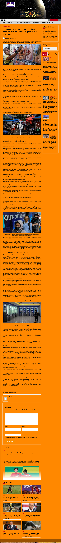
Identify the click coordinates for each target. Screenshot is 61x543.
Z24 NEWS (30, 8)
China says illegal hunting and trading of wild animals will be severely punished (31, 535)
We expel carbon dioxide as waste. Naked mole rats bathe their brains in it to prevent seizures (53, 137)
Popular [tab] (45, 54)
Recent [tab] (49, 54)
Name (6, 426)
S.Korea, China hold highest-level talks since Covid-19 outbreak (11, 534)
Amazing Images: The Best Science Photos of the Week (53, 79)
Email (23, 426)
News (9, 26)
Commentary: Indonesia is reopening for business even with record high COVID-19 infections (20, 31)
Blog (53, 540)
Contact (56, 540)
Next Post (6, 447)
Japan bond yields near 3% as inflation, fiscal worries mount (53, 59)
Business (5, 26)
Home (46, 540)
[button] (49, 20)
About (50, 540)
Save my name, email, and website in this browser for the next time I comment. (22, 438)
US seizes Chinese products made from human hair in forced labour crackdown (11, 517)
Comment (7, 411)
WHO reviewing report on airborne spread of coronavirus (53, 98)
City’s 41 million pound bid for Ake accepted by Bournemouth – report (11, 499)
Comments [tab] (55, 54)
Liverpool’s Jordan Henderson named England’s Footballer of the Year (30, 499)
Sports (8, 450)
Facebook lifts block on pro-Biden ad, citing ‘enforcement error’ (31, 516)
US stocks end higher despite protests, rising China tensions (53, 118)
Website (6, 432)
